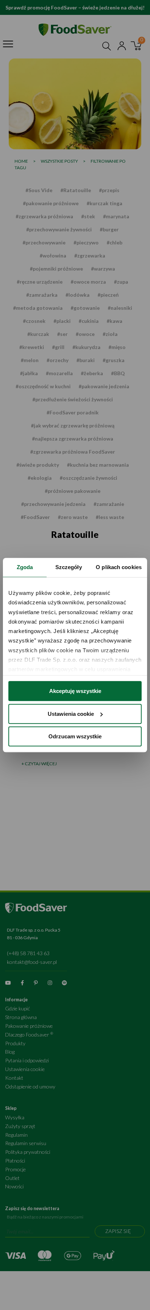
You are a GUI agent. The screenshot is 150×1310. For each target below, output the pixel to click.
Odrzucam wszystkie (75, 736)
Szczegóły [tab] (68, 567)
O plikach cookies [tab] (119, 567)
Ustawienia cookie (71, 714)
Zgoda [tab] (25, 567)
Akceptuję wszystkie (75, 691)
